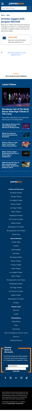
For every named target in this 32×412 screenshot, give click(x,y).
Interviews (16, 253)
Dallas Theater (16, 268)
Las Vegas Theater (16, 208)
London (16, 314)
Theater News (16, 242)
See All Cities (16, 234)
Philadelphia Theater (16, 215)
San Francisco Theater (16, 219)
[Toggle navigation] (1, 3)
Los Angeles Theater (16, 200)
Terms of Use (19, 403)
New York (16, 310)
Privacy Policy (11, 403)
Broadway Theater (16, 193)
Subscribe (16, 371)
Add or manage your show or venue (16, 333)
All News (16, 303)
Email (6, 366)
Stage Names (16, 321)
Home (3, 15)
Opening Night (16, 250)
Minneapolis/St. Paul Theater (16, 231)
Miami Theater (16, 212)
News (8, 15)
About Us (16, 337)
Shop (16, 325)
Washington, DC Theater (16, 227)
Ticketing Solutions (16, 340)
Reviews (16, 73)
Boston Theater (16, 204)
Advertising (16, 329)
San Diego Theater (16, 287)
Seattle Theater (16, 223)
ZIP (5, 369)
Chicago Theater (16, 196)
